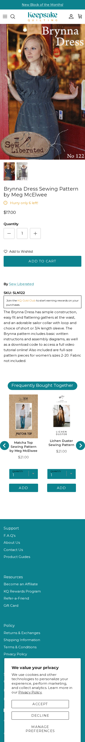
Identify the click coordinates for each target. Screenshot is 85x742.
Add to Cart (42, 261)
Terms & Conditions (20, 647)
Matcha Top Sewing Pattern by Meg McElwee (23, 447)
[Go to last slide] (4, 445)
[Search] (15, 16)
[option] (42, 92)
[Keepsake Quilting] (42, 16)
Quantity (11, 224)
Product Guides (17, 557)
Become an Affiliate (21, 584)
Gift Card (11, 605)
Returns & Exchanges (22, 633)
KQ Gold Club (26, 300)
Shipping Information (22, 640)
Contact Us (13, 550)
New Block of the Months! (42, 5)
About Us (12, 542)
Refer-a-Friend (16, 598)
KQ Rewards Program (22, 591)
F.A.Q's (9, 535)
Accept (40, 704)
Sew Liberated (21, 284)
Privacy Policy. (30, 692)
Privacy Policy (15, 654)
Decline (40, 715)
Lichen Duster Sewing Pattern (61, 443)
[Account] (70, 16)
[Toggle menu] (5, 16)
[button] (18, 252)
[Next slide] (80, 445)
